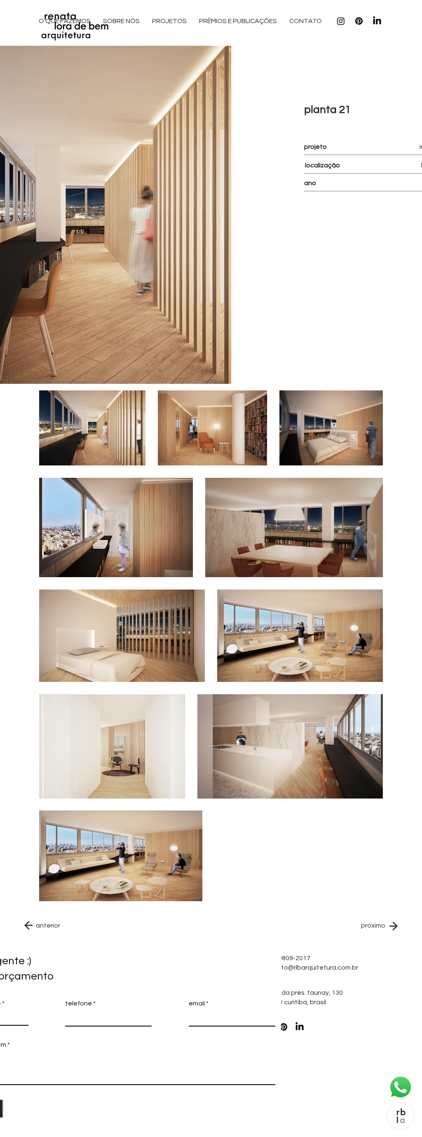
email (197, 1003)
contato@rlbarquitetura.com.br (310, 967)
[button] (305, 21)
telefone (78, 1003)
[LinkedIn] (377, 21)
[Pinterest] (359, 21)
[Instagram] (341, 21)
